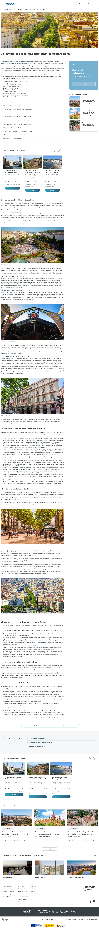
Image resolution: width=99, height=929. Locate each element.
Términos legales (93, 919)
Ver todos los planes (48, 849)
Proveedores (6, 896)
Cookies (86, 919)
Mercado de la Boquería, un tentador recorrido (19, 116)
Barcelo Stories (22, 894)
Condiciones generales (9, 894)
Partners (33, 891)
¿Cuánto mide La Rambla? (37, 746)
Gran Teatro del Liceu (7, 358)
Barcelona (32, 9)
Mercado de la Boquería (12, 292)
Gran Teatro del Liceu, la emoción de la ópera (19, 120)
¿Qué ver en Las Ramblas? (37, 738)
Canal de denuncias (23, 902)
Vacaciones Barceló (23, 896)
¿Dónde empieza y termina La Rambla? (41, 742)
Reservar (12, 188)
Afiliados (33, 889)
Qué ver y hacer (41, 9)
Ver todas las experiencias (84, 84)
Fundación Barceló (22, 891)
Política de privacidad (8, 891)
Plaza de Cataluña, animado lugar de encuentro (19, 109)
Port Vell (24, 63)
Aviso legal (68, 919)
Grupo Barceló (21, 889)
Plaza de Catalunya (15, 63)
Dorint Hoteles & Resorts (37, 894)
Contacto (5, 889)
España (26, 9)
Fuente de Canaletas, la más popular (16, 113)
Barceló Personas (22, 899)
